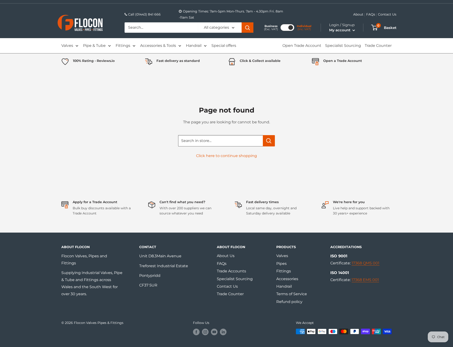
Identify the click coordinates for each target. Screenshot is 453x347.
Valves (67, 45)
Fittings (123, 45)
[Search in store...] (269, 140)
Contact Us (387, 14)
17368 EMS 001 (365, 280)
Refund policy (289, 301)
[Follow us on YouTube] (214, 332)
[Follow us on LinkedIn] (223, 332)
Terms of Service (291, 294)
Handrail (193, 45)
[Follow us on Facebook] (196, 332)
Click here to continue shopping (226, 155)
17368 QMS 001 (365, 263)
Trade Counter (378, 45)
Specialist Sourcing (343, 45)
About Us (226, 256)
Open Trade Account (301, 45)
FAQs (370, 14)
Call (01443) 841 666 (144, 14)
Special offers (223, 45)
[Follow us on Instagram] (205, 332)
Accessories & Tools (158, 45)
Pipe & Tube (94, 45)
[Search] (247, 27)
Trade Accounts (231, 271)
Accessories (287, 279)
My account (340, 30)
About (358, 14)
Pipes (281, 263)
